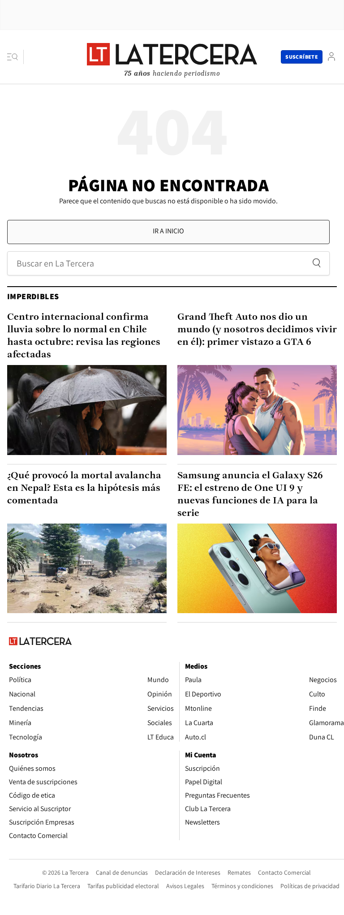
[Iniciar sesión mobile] (331, 56)
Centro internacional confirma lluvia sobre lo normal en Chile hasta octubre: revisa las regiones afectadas (83, 336)
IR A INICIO (168, 231)
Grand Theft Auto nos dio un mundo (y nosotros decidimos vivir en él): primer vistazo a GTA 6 (257, 330)
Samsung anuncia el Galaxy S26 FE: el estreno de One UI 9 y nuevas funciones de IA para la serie (250, 495)
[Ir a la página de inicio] (172, 56)
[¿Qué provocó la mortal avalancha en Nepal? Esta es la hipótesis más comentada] (87, 568)
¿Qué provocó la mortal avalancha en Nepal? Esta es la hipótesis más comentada (84, 488)
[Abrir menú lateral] (15, 57)
